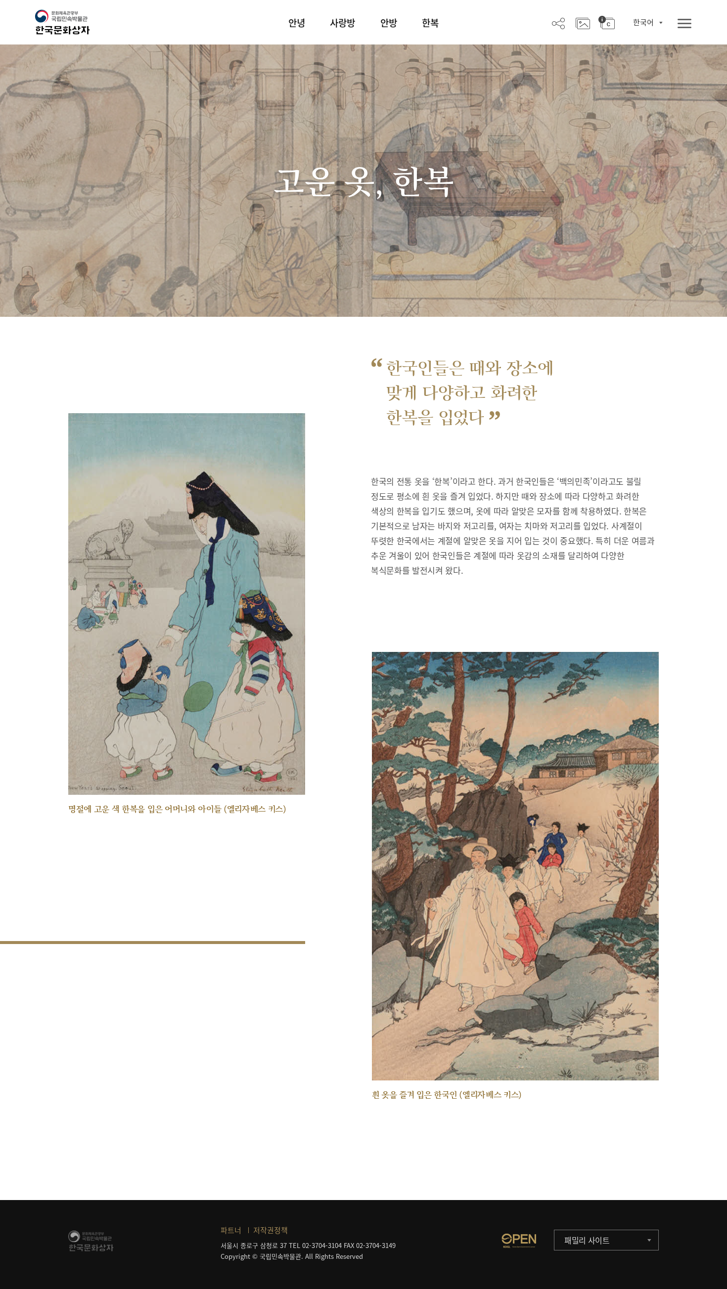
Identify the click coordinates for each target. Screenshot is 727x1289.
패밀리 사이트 (587, 1240)
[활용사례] (583, 23)
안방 (388, 23)
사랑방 (342, 23)
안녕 (296, 23)
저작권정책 (270, 1230)
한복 (430, 23)
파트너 (231, 1230)
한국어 (643, 22)
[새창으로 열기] (518, 1240)
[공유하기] (558, 23)
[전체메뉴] (684, 24)
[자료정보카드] (606, 23)
